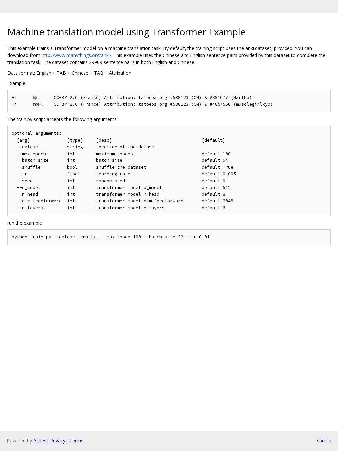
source (324, 440)
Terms (76, 440)
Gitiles (39, 440)
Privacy (57, 440)
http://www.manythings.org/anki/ (76, 55)
